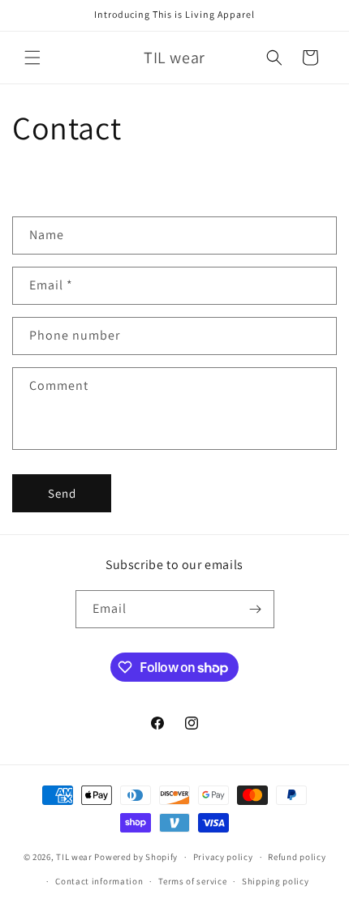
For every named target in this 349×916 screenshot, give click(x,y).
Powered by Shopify (136, 856)
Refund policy (296, 856)
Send (62, 493)
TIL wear (74, 856)
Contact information (99, 881)
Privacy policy (223, 856)
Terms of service (192, 881)
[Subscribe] (256, 609)
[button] (32, 57)
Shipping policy (275, 881)
